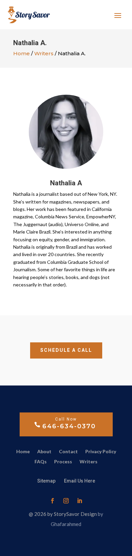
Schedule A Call (66, 350)
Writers (43, 53)
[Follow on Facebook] (52, 500)
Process (63, 461)
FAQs (41, 461)
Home (21, 53)
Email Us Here (79, 481)
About (44, 451)
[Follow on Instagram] (66, 500)
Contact (68, 451)
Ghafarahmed (66, 524)
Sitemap (47, 481)
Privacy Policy (100, 451)
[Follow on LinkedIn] (79, 500)
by (100, 514)
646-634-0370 (69, 426)
